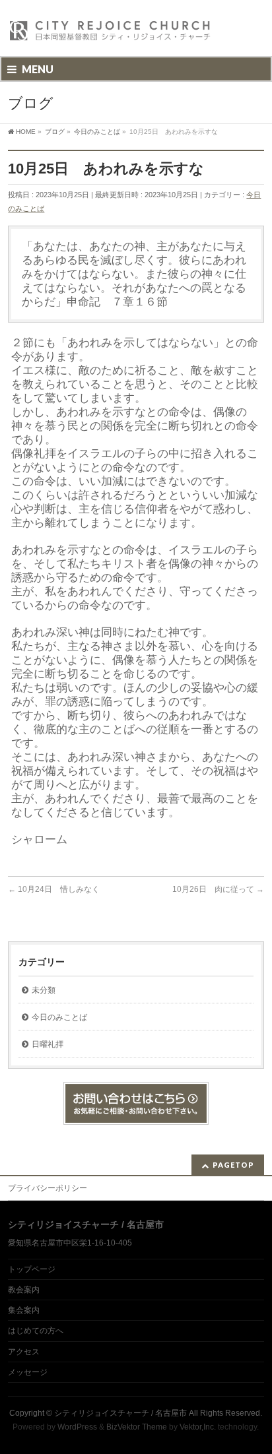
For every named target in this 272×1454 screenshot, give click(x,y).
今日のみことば (59, 1017)
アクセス (24, 1351)
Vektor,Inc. (198, 1427)
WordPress (77, 1427)
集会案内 (24, 1310)
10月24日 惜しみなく (54, 889)
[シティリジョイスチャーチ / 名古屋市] (110, 35)
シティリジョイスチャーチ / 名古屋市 (120, 1413)
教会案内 (24, 1289)
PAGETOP (233, 1164)
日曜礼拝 (47, 1044)
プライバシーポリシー (47, 1188)
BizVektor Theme (136, 1427)
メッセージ (28, 1372)
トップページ (31, 1269)
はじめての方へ (35, 1330)
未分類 (43, 990)
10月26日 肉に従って (218, 889)
